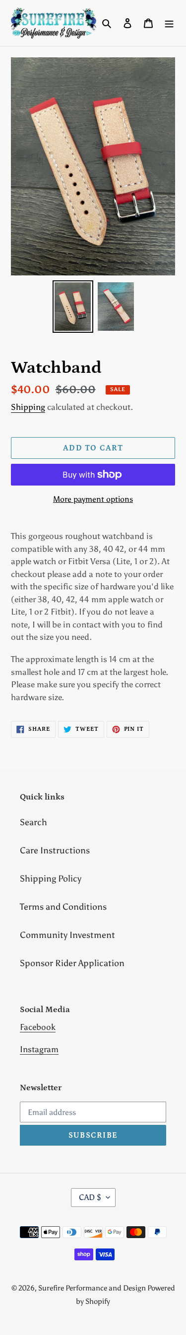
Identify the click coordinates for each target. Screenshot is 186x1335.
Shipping (28, 407)
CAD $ (90, 1197)
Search (33, 822)
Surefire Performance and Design (92, 1288)
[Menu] (169, 23)
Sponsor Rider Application (72, 963)
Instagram (39, 1049)
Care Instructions (55, 850)
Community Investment (67, 935)
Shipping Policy (50, 878)
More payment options (93, 499)
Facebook (38, 1027)
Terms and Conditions (63, 906)
